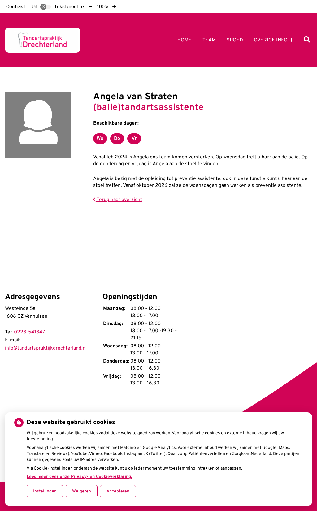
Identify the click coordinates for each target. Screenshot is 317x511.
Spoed (235, 40)
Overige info (271, 40)
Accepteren (117, 491)
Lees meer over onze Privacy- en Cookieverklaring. (79, 476)
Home (184, 40)
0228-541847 (29, 332)
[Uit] (45, 7)
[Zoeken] (307, 40)
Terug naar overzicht (119, 200)
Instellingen (45, 491)
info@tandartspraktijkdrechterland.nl (46, 348)
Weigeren (81, 491)
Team (209, 40)
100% (102, 7)
